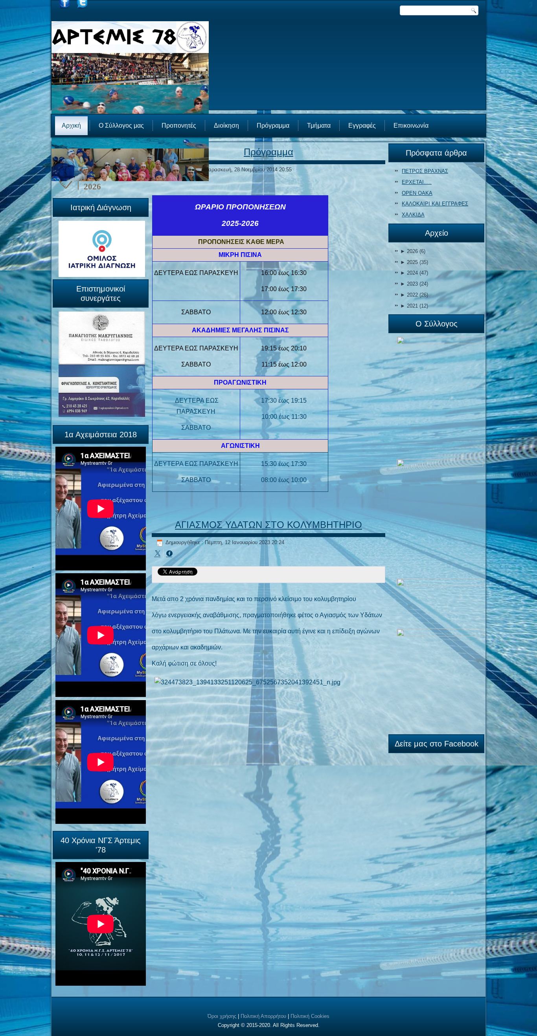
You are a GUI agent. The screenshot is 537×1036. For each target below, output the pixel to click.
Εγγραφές (362, 125)
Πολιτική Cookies (310, 1016)
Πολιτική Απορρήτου (263, 1016)
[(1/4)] (440, 397)
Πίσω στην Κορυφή (508, 1028)
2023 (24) (414, 284)
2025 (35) (414, 262)
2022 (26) (414, 295)
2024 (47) (414, 273)
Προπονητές (179, 125)
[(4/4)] (440, 679)
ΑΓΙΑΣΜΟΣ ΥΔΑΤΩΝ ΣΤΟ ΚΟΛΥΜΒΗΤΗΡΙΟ (268, 524)
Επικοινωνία (411, 125)
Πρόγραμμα (273, 125)
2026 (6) (412, 251)
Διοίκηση (226, 125)
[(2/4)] (440, 518)
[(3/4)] (440, 603)
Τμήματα (319, 125)
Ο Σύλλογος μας (121, 125)
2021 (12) (414, 306)
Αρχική (71, 125)
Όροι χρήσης (222, 1016)
